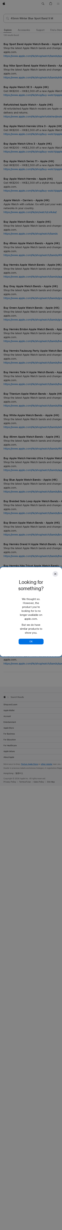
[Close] (55, 573)
